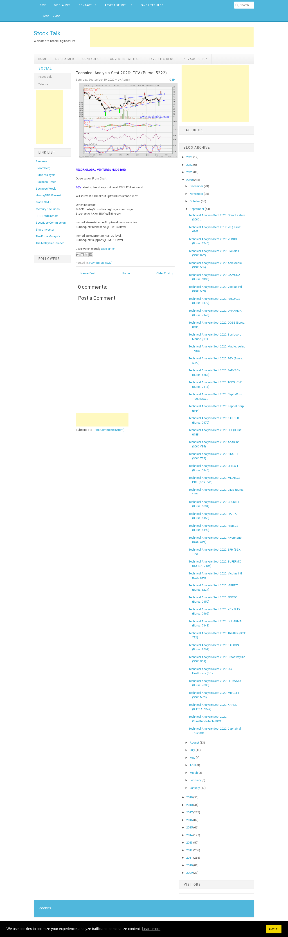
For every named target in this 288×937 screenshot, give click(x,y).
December (197, 186)
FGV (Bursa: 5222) (100, 262)
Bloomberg (43, 168)
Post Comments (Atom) (109, 429)
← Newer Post (86, 273)
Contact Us (88, 5)
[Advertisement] (172, 37)
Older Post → (164, 273)
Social (45, 68)
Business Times (46, 182)
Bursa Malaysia (45, 175)
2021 (189, 172)
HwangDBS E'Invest (48, 195)
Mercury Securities (48, 209)
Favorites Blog (152, 5)
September (197, 209)
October (195, 201)
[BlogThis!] (82, 254)
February (196, 780)
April (193, 765)
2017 (189, 812)
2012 (189, 850)
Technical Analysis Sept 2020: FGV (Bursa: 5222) (121, 72)
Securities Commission (51, 222)
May (193, 757)
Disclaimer (62, 5)
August (195, 742)
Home (42, 5)
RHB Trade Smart (47, 216)
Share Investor (45, 229)
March (194, 772)
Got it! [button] (274, 929)
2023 (189, 157)
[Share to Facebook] (90, 254)
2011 (189, 857)
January (195, 788)
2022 (189, 164)
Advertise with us (119, 5)
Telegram (44, 84)
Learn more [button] (151, 929)
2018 (189, 805)
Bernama (41, 161)
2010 (189, 865)
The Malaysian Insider (50, 243)
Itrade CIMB (43, 202)
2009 (189, 872)
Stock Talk (47, 33)
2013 (189, 842)
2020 (189, 180)
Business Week (46, 188)
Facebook (45, 76)
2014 (189, 835)
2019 (189, 797)
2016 (189, 820)
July (193, 750)
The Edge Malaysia (48, 236)
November (197, 193)
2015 (189, 827)
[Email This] (78, 254)
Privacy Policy (49, 15)
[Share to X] (86, 254)
